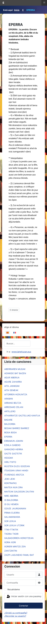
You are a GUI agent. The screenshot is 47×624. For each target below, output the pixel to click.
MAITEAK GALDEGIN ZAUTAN (19, 491)
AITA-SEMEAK (11, 390)
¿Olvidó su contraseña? (15, 612)
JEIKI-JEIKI (9, 479)
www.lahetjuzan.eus (21, 351)
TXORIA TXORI (11, 534)
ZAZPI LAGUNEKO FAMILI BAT (19, 555)
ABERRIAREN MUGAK (14, 369)
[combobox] (17, 344)
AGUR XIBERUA (11, 377)
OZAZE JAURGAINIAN (15, 508)
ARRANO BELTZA (12, 403)
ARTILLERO (9, 411)
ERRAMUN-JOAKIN (13, 441)
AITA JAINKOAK (12, 386)
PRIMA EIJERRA (12, 512)
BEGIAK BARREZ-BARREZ (16, 428)
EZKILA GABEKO (12, 445)
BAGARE (8, 419)
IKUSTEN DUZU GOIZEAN (17, 466)
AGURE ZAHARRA (13, 381)
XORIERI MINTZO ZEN (15, 546)
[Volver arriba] (42, 619)
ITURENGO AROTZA (14, 474)
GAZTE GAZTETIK (13, 453)
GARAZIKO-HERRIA (13, 449)
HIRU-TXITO (10, 462)
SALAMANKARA (12, 517)
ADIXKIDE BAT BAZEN (15, 373)
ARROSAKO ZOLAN (13, 407)
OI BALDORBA (11, 500)
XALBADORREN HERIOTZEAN (18, 538)
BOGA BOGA (10, 432)
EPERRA (8, 436)
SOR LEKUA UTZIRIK (14, 525)
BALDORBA (9, 424)
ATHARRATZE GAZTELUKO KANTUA (22, 415)
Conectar (23, 605)
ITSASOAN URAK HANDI (16, 470)
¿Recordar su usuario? (15, 616)
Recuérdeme (13, 589)
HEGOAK (8, 457)
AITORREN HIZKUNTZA (15, 394)
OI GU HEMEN (11, 504)
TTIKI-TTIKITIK (11, 529)
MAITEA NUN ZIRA (13, 487)
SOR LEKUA (10, 521)
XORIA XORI (10, 542)
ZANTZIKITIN (10, 550)
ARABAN (8, 398)
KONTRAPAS (10, 483)
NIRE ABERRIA (11, 496)
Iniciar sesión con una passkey (26, 596)
